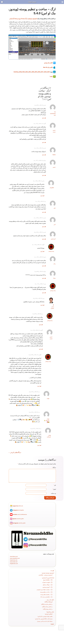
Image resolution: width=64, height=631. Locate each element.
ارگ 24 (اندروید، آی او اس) (48, 578)
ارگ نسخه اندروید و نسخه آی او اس (18, 18)
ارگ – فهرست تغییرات (47, 582)
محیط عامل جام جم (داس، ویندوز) (44, 621)
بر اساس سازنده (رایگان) (46, 604)
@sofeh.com (18, 506)
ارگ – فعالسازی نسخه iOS (46, 597)
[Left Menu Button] (62, 2)
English (52, 624)
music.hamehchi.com (15, 558)
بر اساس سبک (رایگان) (47, 606)
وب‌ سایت (53, 493)
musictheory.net (14, 556)
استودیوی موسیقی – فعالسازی (45, 575)
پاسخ (43, 118)
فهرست (52, 570)
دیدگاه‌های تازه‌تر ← (14, 452)
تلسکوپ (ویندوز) (48, 614)
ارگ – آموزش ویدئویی (47, 587)
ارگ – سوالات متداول (47, 584)
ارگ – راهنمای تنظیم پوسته (46, 594)
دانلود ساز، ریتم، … (49, 599)
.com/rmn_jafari (18, 518)
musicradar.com (13, 561)
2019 (36, 72)
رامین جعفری (52, 307)
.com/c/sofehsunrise (20, 514)
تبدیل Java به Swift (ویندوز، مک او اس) (43, 619)
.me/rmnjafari (18, 510)
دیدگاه (54, 467)
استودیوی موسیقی (32, 18)
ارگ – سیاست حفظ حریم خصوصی (44, 589)
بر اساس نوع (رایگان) (47, 609)
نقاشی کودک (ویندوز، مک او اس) (45, 616)
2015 (48, 72)
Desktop (16, 72)
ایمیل (54, 489)
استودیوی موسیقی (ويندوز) (48, 573)
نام (55, 485)
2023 (23, 72)
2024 (20, 72)
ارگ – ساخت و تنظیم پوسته (46, 592)
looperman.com (13, 560)
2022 (26, 72)
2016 (45, 72)
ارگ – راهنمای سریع (47, 580)
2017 (42, 72)
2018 (39, 72)
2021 (29, 72)
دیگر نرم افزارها (50, 612)
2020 (33, 72)
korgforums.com (14, 563)
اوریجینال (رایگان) (48, 601)
